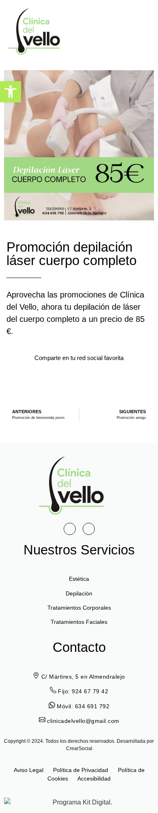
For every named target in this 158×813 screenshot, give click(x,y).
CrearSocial (79, 748)
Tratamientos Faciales (79, 622)
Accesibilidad (94, 778)
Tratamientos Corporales (79, 607)
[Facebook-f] (70, 529)
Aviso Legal (28, 770)
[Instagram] (89, 529)
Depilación (79, 593)
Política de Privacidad (81, 770)
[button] (138, 31)
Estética (79, 579)
